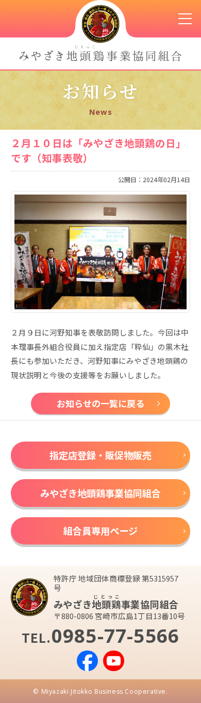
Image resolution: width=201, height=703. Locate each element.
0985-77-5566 (116, 635)
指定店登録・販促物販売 (100, 455)
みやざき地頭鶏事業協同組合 (100, 493)
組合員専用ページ (100, 530)
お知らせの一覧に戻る (100, 403)
